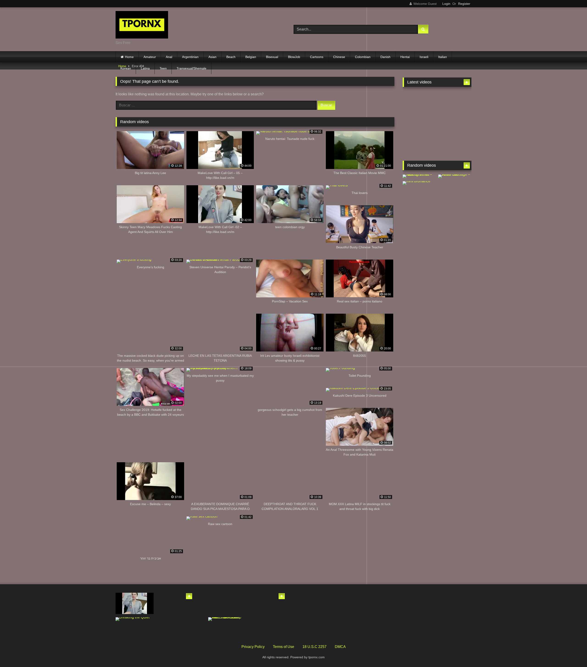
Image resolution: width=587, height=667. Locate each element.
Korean (125, 68)
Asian (212, 57)
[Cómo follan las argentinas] (454, 190)
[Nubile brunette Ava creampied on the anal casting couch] (267, 628)
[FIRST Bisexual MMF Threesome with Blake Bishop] (227, 619)
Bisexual (272, 57)
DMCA (340, 647)
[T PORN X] (142, 25)
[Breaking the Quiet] (135, 619)
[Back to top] (573, 653)
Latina (145, 68)
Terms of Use (283, 647)
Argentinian (190, 57)
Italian (442, 57)
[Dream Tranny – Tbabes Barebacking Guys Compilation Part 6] (419, 122)
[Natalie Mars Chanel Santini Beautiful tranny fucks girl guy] (454, 122)
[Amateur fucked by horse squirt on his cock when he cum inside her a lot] (175, 603)
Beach (230, 57)
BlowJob (294, 57)
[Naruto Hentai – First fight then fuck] (419, 176)
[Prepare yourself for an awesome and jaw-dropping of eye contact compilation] (267, 603)
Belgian (250, 57)
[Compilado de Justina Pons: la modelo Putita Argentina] (227, 603)
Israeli (424, 57)
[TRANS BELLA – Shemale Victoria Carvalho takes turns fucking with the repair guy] (454, 144)
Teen (163, 68)
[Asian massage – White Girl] (454, 176)
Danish (385, 57)
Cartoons (316, 57)
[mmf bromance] (419, 183)
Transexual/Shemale (191, 68)
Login (446, 4)
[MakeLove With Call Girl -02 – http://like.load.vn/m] (135, 603)
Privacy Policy (253, 647)
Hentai (405, 57)
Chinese (339, 57)
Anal (169, 57)
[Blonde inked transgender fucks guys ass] (175, 628)
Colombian (363, 57)
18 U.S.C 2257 (314, 647)
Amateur (150, 57)
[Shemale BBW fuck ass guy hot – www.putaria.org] (419, 100)
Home (129, 57)
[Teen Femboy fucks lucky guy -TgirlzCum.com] (419, 144)
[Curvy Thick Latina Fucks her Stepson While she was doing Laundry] (454, 212)
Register (464, 4)
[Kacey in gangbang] (419, 212)
